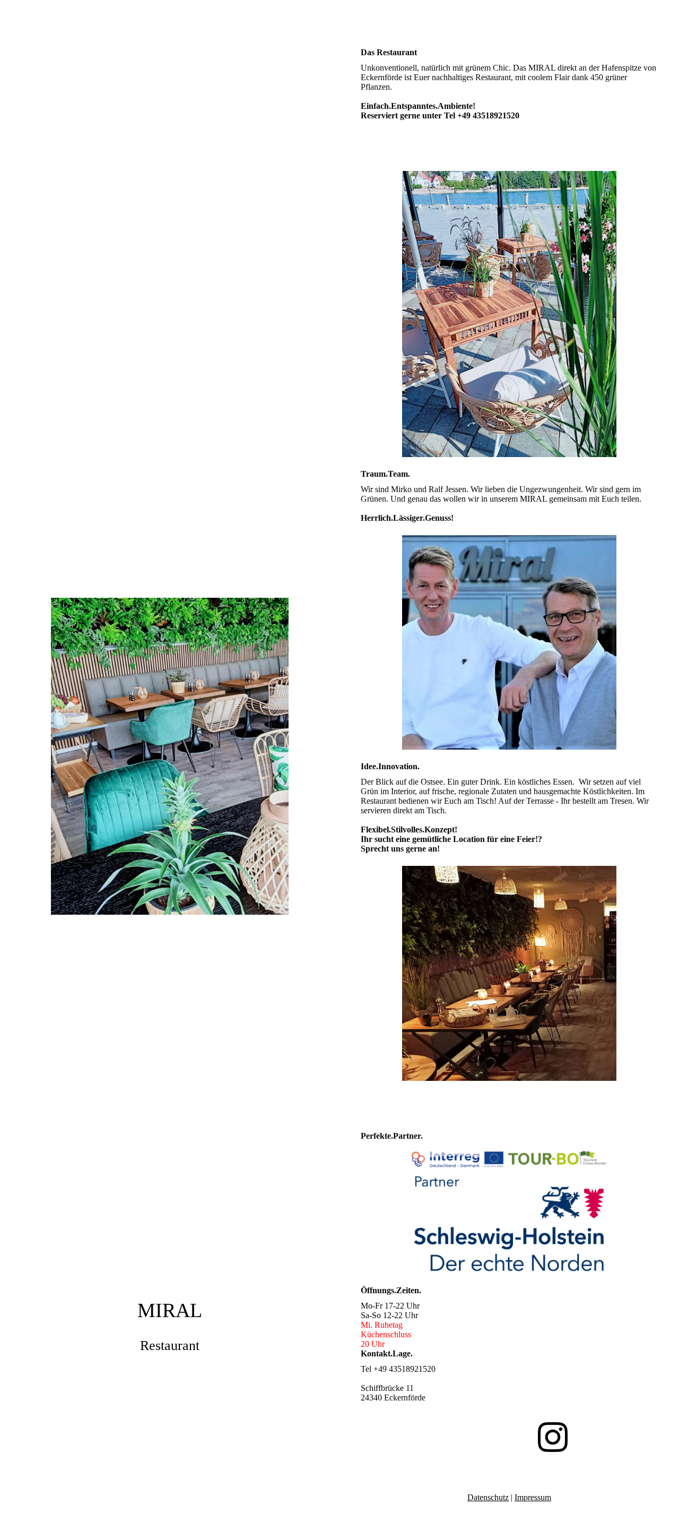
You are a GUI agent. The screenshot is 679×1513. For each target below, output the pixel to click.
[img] (170, 756)
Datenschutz (488, 1497)
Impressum (533, 1497)
